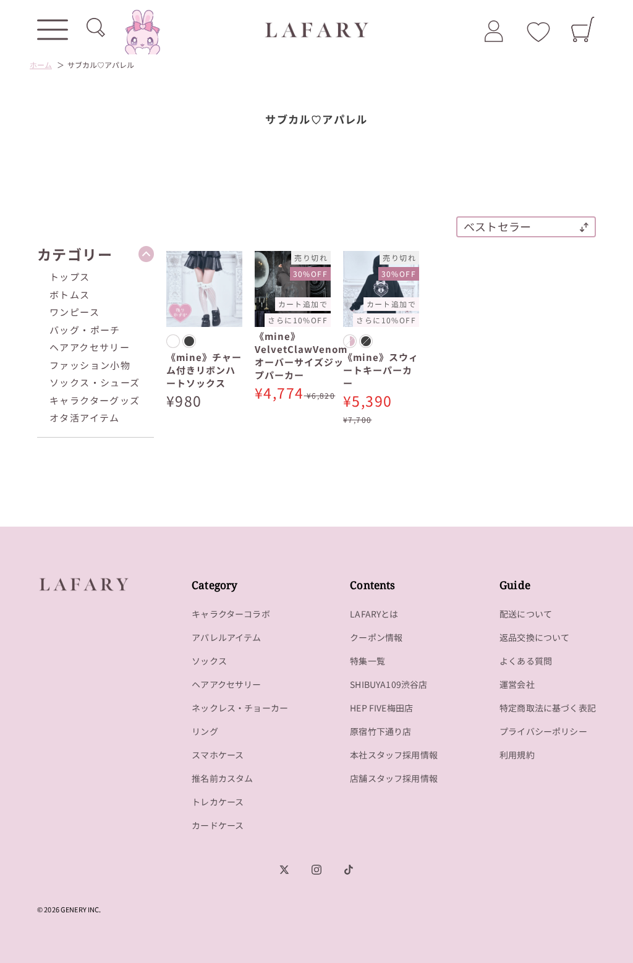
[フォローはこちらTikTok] (348, 869)
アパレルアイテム (226, 637)
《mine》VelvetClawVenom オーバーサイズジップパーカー (301, 355)
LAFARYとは (374, 614)
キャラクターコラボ (231, 614)
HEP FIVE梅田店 (381, 708)
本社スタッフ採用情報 (394, 755)
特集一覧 (367, 661)
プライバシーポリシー (543, 731)
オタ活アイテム (84, 417)
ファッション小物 (89, 364)
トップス (69, 276)
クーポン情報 (376, 637)
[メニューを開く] (52, 29)
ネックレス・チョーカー (240, 708)
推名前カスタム (222, 778)
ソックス (209, 661)
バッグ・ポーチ (85, 329)
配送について (525, 614)
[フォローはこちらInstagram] (316, 869)
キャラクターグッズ (94, 400)
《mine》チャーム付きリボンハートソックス (204, 369)
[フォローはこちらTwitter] (284, 869)
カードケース (218, 825)
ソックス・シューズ (94, 382)
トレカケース (218, 801)
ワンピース (74, 311)
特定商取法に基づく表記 (547, 708)
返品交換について (534, 637)
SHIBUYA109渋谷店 (388, 684)
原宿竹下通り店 (380, 731)
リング (205, 731)
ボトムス (69, 294)
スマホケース (218, 755)
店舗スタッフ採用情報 (394, 778)
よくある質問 (525, 661)
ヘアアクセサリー (89, 347)
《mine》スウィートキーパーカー (380, 369)
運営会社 (517, 684)
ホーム (41, 64)
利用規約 (517, 755)
